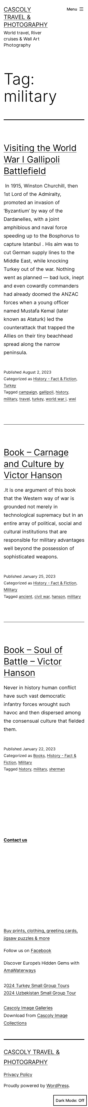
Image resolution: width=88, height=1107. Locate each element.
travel (24, 398)
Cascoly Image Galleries (28, 1007)
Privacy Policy (18, 1074)
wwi (72, 398)
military (10, 398)
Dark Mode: (66, 1100)
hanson (58, 596)
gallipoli (46, 392)
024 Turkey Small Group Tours (37, 985)
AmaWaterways (20, 970)
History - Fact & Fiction (54, 378)
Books (39, 755)
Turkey (10, 385)
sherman (57, 769)
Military (10, 589)
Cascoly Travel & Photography (26, 17)
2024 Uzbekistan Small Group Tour (40, 992)
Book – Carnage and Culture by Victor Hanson (36, 464)
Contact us (15, 840)
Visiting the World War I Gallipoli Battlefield (40, 159)
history (62, 392)
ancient (25, 596)
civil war (42, 596)
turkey (38, 398)
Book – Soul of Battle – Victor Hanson (33, 661)
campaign (28, 392)
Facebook (41, 950)
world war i (56, 398)
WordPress (57, 1085)
